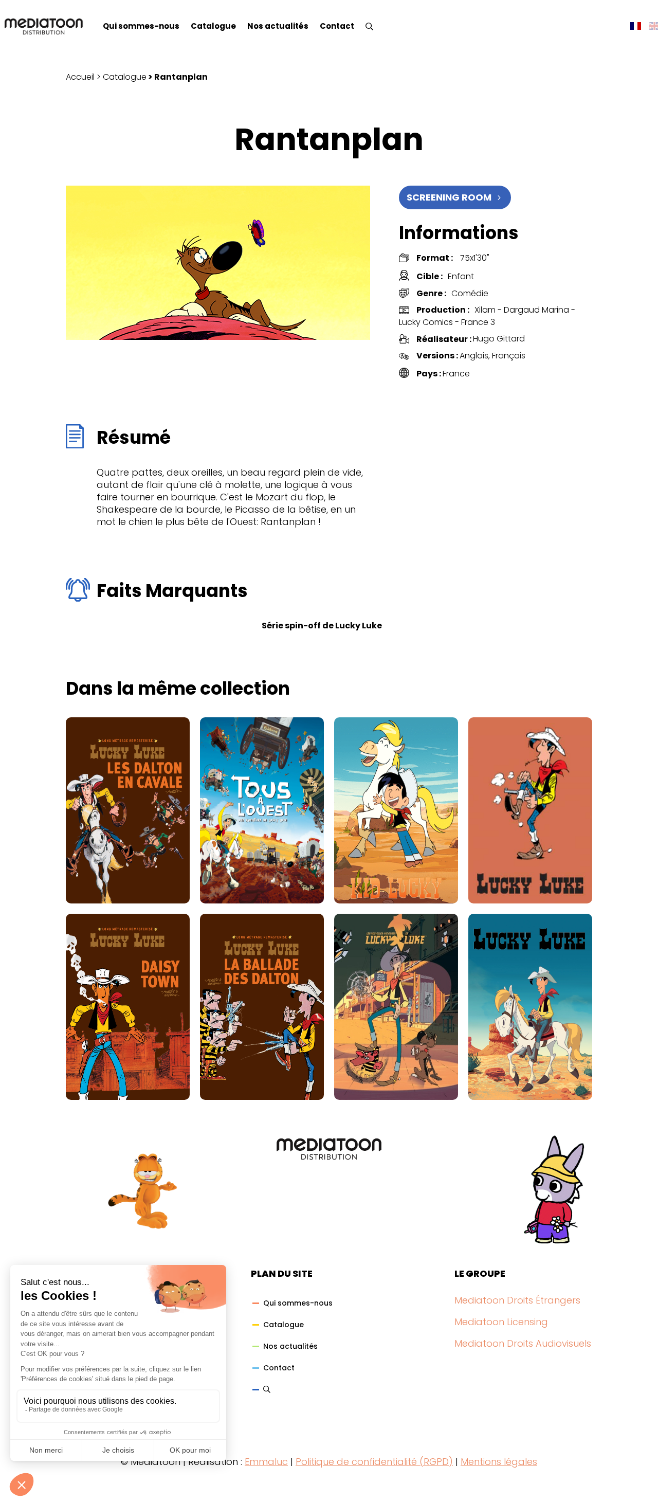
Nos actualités (277, 26)
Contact (337, 26)
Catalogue (213, 26)
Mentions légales (499, 1461)
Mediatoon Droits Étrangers (517, 1300)
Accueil (80, 77)
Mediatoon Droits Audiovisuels (522, 1343)
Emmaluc (266, 1461)
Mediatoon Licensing (501, 1321)
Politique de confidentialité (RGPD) (374, 1461)
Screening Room (449, 197)
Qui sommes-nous (141, 26)
